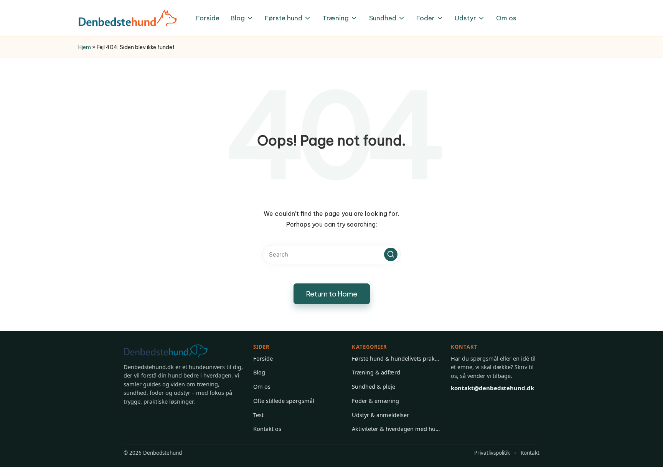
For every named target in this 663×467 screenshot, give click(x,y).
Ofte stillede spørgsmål (283, 400)
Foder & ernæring (375, 400)
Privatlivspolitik (492, 452)
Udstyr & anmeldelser (380, 415)
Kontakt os (267, 428)
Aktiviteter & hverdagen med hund (396, 428)
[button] (390, 254)
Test (258, 415)
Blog (259, 372)
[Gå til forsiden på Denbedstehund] (173, 351)
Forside (263, 358)
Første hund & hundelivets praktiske (396, 358)
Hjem (84, 47)
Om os (261, 386)
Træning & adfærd (376, 372)
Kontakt (530, 452)
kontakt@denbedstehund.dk (492, 388)
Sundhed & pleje (373, 386)
